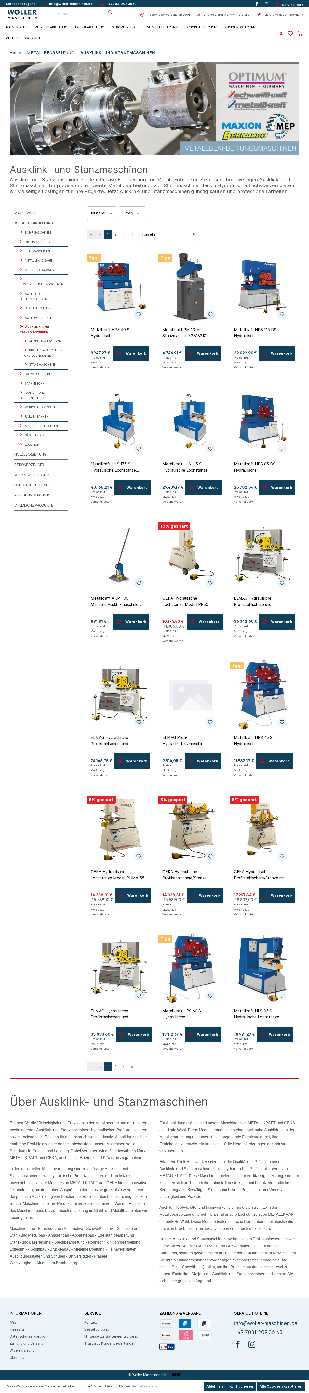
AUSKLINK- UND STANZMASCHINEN (117, 52)
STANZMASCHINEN (42, 364)
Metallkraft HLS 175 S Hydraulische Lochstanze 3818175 (113, 467)
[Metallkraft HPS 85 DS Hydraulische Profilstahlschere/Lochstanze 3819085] (262, 421)
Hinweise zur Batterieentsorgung (111, 1336)
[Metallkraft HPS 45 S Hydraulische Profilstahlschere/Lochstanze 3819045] (262, 694)
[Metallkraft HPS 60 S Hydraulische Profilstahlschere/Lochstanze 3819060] (190, 968)
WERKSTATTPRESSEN (39, 407)
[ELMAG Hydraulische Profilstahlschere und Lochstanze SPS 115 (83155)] (262, 555)
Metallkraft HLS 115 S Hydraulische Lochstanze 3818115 (185, 467)
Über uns (17, 1358)
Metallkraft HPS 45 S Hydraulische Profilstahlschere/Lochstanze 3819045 (260, 740)
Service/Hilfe (292, 5)
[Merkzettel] (290, 34)
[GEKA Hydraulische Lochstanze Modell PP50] (190, 555)
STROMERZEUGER (29, 465)
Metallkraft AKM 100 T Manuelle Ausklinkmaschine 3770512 (114, 601)
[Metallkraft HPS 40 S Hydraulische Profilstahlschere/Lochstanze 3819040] (119, 287)
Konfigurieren (241, 1386)
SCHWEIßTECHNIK (38, 374)
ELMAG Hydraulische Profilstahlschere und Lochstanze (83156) (109, 740)
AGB (13, 1322)
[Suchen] (108, 13)
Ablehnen (214, 1386)
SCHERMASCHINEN (38, 317)
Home (16, 52)
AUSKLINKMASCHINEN (44, 341)
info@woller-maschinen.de (70, 4)
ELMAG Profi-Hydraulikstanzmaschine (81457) (183, 740)
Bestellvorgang (96, 1329)
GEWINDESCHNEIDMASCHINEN (41, 284)
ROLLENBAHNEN (36, 416)
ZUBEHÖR (31, 444)
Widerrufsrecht (22, 1350)
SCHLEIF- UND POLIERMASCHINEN (33, 296)
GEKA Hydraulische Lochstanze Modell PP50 (185, 601)
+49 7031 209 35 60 (121, 4)
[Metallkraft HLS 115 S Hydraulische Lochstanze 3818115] (190, 421)
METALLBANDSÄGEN (39, 260)
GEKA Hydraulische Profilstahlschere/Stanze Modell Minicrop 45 (184, 874)
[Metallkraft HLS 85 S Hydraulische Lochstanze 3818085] (262, 968)
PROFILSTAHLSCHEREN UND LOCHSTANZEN (43, 352)
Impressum (18, 1329)
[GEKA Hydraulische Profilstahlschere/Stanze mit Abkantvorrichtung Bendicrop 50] (262, 829)
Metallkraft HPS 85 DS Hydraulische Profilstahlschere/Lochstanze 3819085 (260, 467)
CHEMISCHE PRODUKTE (33, 505)
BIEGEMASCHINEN (37, 308)
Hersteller (98, 213)
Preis (129, 213)
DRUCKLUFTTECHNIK (31, 485)
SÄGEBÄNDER (34, 435)
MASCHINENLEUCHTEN (41, 426)
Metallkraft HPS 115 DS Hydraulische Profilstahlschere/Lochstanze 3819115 (260, 332)
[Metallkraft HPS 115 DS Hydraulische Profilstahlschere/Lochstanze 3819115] (262, 287)
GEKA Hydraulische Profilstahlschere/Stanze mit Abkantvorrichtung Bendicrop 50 (260, 874)
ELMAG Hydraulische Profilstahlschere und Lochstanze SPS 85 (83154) (116, 1014)
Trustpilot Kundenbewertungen (109, 1343)
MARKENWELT (25, 213)
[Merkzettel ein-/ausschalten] (139, 314)
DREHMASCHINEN (37, 242)
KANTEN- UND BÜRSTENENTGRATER (34, 395)
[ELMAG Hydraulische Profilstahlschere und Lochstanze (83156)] (119, 694)
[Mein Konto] (281, 34)
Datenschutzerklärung (27, 1336)
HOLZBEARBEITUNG (30, 454)
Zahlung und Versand (26, 1343)
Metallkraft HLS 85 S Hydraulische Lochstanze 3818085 (256, 1014)
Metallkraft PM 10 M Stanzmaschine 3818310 (184, 332)
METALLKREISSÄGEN (39, 270)
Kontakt (90, 1322)
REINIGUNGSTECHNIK (31, 495)
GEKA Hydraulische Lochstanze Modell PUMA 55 (117, 874)
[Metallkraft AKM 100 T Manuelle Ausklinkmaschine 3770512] (119, 555)
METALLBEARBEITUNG (51, 52)
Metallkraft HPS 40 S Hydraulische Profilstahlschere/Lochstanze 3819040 (117, 332)
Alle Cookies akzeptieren (281, 1386)
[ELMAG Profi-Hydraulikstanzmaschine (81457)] (190, 694)
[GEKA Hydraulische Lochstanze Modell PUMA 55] (119, 829)
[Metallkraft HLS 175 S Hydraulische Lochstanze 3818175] (119, 421)
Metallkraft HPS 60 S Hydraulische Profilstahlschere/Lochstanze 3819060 (188, 1014)
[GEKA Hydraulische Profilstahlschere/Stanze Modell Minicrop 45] (190, 829)
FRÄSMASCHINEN (37, 251)
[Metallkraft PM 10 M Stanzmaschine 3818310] (190, 287)
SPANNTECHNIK (35, 383)
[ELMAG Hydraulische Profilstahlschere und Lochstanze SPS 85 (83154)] (119, 968)
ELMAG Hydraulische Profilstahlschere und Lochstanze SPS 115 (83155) (260, 601)
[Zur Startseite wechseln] (22, 14)
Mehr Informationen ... (146, 1386)
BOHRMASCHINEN (37, 232)
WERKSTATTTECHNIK (31, 475)
